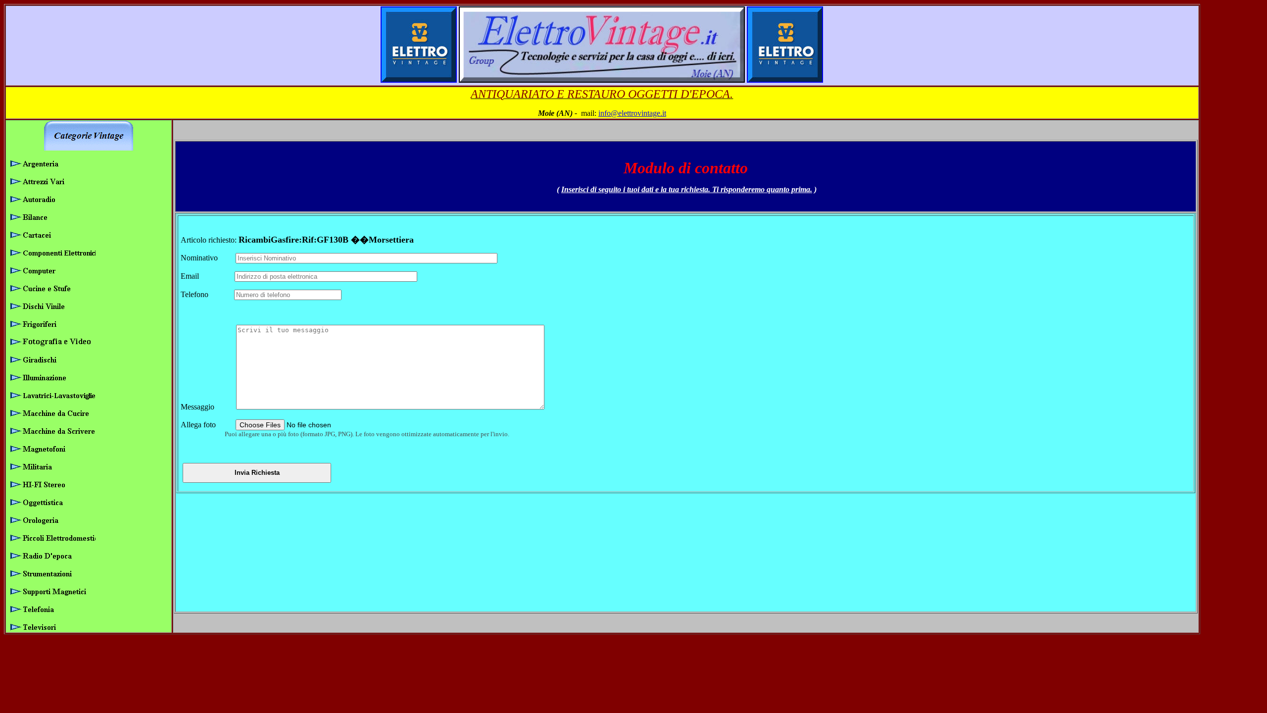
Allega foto (207, 424)
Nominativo (207, 258)
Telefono (206, 294)
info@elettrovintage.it (632, 113)
